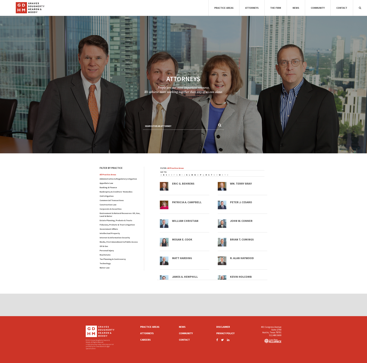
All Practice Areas (108, 174)
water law (105, 267)
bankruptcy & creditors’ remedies (116, 191)
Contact (341, 7)
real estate (105, 255)
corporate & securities (111, 209)
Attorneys (252, 7)
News (296, 7)
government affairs (109, 229)
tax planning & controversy (113, 259)
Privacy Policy (225, 333)
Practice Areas (224, 7)
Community (318, 7)
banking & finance (108, 187)
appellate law (106, 183)
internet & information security (115, 237)
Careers (145, 339)
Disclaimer (223, 326)
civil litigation (107, 196)
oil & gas (104, 246)
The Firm (275, 7)
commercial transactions (112, 200)
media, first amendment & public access (119, 242)
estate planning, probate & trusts (116, 220)
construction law (108, 204)
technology (105, 263)
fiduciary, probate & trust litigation (117, 224)
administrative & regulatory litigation (118, 179)
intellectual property (110, 233)
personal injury (107, 250)
